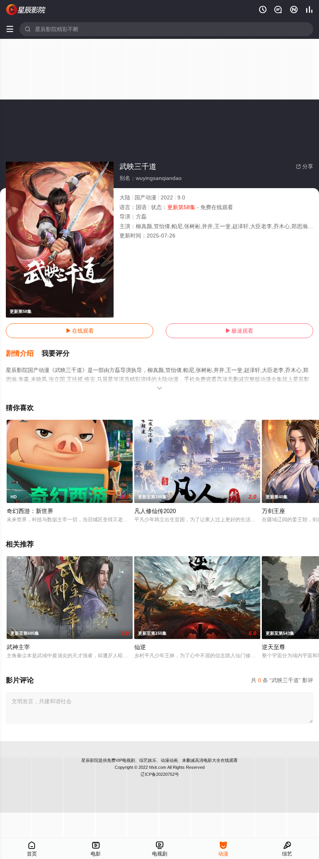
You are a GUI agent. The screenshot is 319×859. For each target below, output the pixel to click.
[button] (24, 354)
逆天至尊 (273, 647)
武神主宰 (18, 647)
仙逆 (140, 647)
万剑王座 (273, 511)
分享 (304, 166)
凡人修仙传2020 (155, 511)
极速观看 (239, 331)
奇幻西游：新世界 (30, 511)
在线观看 (80, 331)
